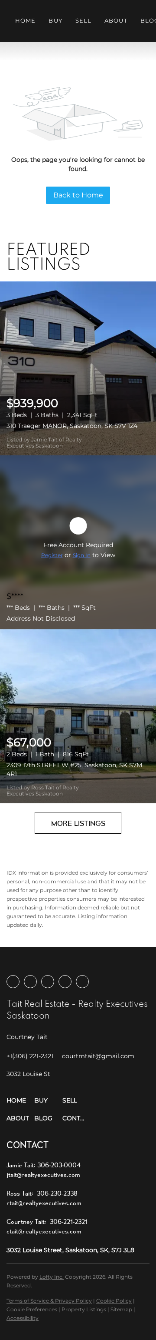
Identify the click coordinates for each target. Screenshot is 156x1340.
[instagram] (47, 981)
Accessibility (22, 1318)
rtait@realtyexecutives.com (43, 1202)
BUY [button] (55, 20)
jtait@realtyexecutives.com (43, 1174)
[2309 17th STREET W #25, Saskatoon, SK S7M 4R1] (78, 716)
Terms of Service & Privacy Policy (49, 1300)
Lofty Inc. (51, 1276)
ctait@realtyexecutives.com (43, 1231)
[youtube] (65, 981)
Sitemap (121, 1309)
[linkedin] (30, 981)
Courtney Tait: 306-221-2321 (47, 1221)
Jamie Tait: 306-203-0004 (43, 1165)
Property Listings (84, 1309)
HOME (25, 20)
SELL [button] (83, 20)
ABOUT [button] (115, 20)
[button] (20, 1100)
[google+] (82, 981)
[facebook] (13, 981)
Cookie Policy (114, 1300)
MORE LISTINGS (78, 823)
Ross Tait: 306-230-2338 (42, 1193)
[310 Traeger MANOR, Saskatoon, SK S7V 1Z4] (78, 368)
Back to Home (78, 195)
